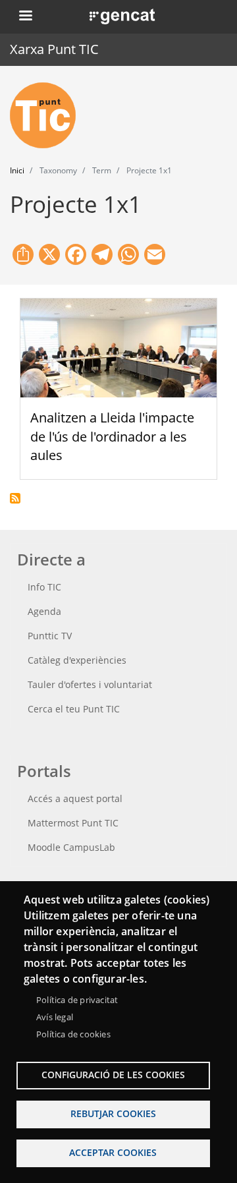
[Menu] (25, 16)
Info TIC (44, 587)
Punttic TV (50, 635)
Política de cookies (73, 1034)
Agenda (44, 611)
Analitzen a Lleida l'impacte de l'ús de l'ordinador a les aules (112, 437)
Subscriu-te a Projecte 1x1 (15, 498)
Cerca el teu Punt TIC (74, 709)
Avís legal (54, 1017)
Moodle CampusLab (71, 847)
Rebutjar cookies (113, 1113)
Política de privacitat (77, 1000)
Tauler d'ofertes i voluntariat (90, 684)
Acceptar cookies (113, 1152)
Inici (17, 170)
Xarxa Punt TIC (54, 49)
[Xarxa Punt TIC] (48, 115)
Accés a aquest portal (75, 798)
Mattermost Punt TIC (73, 823)
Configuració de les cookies (113, 1074)
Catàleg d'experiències (77, 660)
